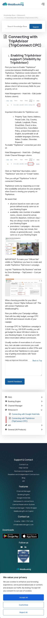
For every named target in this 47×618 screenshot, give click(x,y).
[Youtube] (22, 547)
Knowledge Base (9, 15)
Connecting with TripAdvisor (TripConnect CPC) (22, 18)
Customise (23, 605)
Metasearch (21, 15)
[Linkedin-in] (25, 547)
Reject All (23, 612)
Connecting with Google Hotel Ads (26, 414)
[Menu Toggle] (42, 4)
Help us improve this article (16, 360)
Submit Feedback (15, 381)
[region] (23, 595)
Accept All (23, 597)
